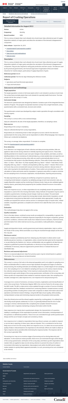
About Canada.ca (25, 399)
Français (63, 1)
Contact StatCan (6, 367)
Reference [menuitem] (22, 8)
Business (5, 386)
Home (4, 14)
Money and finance (28, 394)
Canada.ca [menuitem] (62, 8)
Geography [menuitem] (30, 8)
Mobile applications (14, 399)
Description (10, 51)
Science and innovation (49, 378)
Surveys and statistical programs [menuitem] (46, 9)
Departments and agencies (30, 373)
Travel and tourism (7, 383)
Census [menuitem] (37, 8)
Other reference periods (41, 21)
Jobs (4, 378)
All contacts (5, 373)
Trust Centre (26, 367)
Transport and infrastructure (30, 388)
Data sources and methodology (16, 53)
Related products (57, 21)
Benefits (4, 388)
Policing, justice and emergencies (31, 386)
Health (4, 391)
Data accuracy (11, 56)
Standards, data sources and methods (18, 14)
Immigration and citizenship (9, 381)
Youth (45, 386)
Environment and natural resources (31, 378)
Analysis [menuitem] (16, 8)
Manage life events (48, 388)
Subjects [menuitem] (5, 8)
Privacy (43, 399)
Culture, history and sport (29, 383)
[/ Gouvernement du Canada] (12, 4)
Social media (5, 399)
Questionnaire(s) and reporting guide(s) (19, 48)
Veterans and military (49, 383)
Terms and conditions (35, 399)
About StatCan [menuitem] (55, 8)
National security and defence (30, 381)
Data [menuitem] (10, 8)
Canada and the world (28, 391)
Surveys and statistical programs (39, 14)
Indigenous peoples (48, 381)
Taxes (4, 394)
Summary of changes (26, 21)
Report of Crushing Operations (10, 21)
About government (48, 373)
